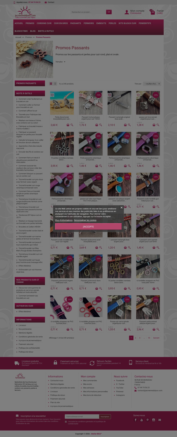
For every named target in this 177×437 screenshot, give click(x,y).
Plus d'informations (64, 220)
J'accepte (88, 226)
